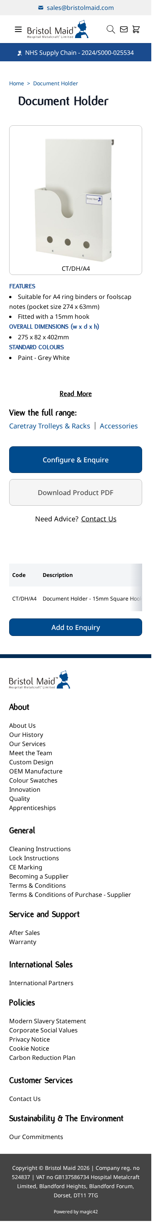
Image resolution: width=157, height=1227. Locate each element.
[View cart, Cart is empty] (136, 29)
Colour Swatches (33, 780)
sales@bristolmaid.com (80, 7)
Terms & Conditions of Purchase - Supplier (70, 894)
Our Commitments (36, 1137)
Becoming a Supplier (39, 876)
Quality (19, 798)
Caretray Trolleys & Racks (49, 425)
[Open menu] (18, 29)
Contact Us (99, 518)
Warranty (22, 942)
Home (16, 83)
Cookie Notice (29, 1048)
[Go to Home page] (57, 29)
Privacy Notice (29, 1039)
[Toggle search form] (111, 29)
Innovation (24, 789)
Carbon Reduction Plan (42, 1057)
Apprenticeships (32, 808)
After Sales (24, 932)
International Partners (41, 983)
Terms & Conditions (37, 885)
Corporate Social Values (43, 1030)
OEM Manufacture (35, 771)
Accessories (119, 425)
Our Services (27, 744)
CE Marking (25, 867)
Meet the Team (30, 753)
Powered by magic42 (76, 1212)
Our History (26, 734)
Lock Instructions (34, 858)
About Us (22, 725)
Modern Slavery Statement (47, 1021)
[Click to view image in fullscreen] (75, 200)
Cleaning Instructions (40, 849)
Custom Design (31, 762)
